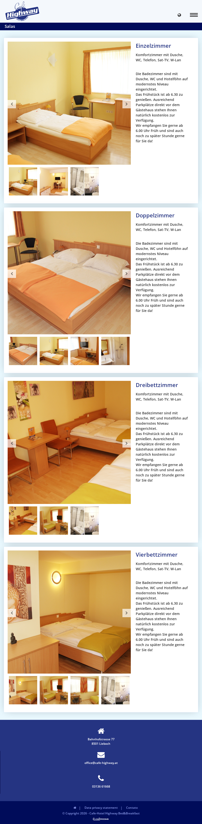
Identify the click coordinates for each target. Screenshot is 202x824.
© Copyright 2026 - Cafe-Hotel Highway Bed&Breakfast (101, 813)
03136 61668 (101, 786)
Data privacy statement (101, 808)
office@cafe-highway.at (101, 763)
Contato (132, 808)
